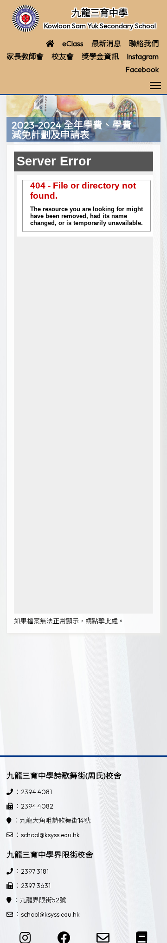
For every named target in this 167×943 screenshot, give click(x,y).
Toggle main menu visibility (155, 84)
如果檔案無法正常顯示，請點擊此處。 (69, 621)
